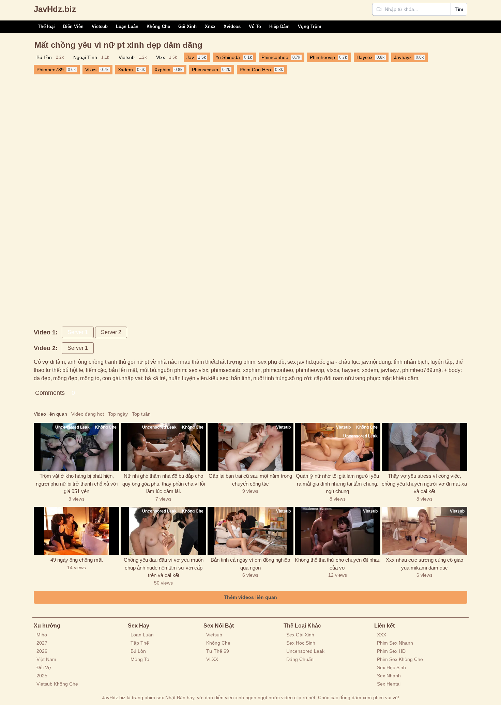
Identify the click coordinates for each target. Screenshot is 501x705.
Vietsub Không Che (57, 684)
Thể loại (46, 26)
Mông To (140, 659)
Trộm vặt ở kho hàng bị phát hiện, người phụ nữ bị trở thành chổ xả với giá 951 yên (77, 483)
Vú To (255, 26)
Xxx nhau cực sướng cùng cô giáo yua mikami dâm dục (424, 564)
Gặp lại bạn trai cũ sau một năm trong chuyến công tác (250, 480)
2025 (41, 675)
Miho (41, 634)
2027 (41, 643)
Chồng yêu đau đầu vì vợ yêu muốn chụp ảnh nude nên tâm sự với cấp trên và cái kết (163, 567)
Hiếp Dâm (279, 26)
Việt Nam (46, 659)
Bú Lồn (138, 651)
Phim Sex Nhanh (395, 643)
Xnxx (210, 26)
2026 (41, 651)
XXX (381, 634)
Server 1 (77, 332)
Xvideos (232, 26)
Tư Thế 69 (217, 651)
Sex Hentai (388, 684)
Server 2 (111, 332)
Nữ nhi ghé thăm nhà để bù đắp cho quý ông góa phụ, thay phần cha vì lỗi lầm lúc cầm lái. (163, 483)
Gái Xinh (187, 26)
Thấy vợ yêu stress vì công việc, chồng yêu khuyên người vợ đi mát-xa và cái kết (424, 483)
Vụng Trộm (309, 26)
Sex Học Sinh (300, 643)
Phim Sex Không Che (400, 659)
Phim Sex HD (391, 651)
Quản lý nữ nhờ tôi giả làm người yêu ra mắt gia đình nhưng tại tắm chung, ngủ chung (337, 483)
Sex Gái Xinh (300, 634)
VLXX (212, 659)
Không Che (158, 26)
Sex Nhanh (389, 675)
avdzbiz (55, 9)
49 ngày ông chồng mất (76, 560)
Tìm (459, 9)
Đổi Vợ (43, 667)
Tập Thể (140, 643)
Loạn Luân (127, 26)
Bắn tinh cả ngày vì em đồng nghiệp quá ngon (250, 564)
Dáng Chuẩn (300, 659)
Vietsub (100, 26)
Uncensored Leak (305, 651)
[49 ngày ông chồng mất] (76, 531)
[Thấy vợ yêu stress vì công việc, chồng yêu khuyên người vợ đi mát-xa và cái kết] (424, 447)
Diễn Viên (73, 26)
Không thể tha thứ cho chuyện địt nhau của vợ (337, 564)
